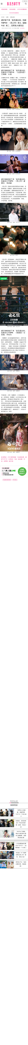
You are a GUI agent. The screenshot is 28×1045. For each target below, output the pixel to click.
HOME (2, 17)
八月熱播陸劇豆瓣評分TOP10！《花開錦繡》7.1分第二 (21, 845)
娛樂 (7, 17)
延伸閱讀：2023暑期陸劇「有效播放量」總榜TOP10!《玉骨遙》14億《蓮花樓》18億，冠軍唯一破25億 (14, 459)
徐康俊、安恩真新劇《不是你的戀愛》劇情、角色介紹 (21, 824)
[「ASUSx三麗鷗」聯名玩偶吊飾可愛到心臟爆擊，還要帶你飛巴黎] (7, 834)
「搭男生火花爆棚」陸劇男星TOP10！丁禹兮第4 (21, 813)
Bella (23, 28)
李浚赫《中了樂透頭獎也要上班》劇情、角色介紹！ (21, 855)
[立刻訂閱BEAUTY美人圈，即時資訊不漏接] (14, 471)
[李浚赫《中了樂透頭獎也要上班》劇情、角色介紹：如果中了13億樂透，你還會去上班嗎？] (7, 855)
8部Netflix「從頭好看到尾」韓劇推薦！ (21, 864)
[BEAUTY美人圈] (13, 3)
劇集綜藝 (12, 17)
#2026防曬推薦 (22, 9)
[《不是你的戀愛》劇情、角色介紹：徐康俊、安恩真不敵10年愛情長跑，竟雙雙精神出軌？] (7, 824)
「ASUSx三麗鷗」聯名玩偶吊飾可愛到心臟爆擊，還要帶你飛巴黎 (21, 834)
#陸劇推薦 (4, 9)
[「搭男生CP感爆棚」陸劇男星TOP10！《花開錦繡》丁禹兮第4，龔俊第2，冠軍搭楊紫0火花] (7, 813)
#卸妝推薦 (12, 9)
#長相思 (15, 479)
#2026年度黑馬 (14, 13)
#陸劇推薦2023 (7, 479)
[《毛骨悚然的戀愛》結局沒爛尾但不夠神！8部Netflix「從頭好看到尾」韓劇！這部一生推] (7, 864)
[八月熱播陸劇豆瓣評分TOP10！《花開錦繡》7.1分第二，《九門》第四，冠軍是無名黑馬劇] (7, 846)
